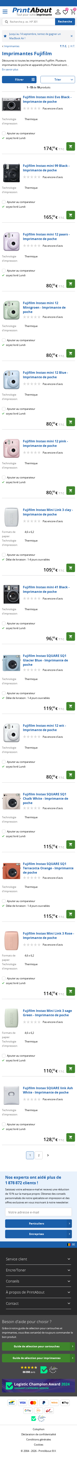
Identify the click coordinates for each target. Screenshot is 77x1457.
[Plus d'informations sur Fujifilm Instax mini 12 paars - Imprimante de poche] (11, 241)
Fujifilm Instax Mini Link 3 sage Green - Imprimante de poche (47, 1013)
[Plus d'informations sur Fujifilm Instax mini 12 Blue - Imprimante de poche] (11, 379)
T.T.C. (63, 46)
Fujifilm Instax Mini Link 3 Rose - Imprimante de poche (48, 935)
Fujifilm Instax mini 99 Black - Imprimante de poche (46, 167)
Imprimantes (11, 46)
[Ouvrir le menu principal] (5, 11)
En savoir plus (10, 69)
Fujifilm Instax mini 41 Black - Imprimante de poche (46, 589)
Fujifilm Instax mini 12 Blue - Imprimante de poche (45, 374)
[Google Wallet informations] (27, 1410)
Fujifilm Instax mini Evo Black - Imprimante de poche (47, 99)
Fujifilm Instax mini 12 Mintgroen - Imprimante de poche (44, 307)
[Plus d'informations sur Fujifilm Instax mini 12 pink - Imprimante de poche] (11, 448)
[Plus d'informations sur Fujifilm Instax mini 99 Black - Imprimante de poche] (11, 172)
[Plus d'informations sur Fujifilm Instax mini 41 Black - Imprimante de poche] (11, 594)
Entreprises (36, 1234)
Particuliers (36, 1223)
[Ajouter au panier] (70, 146)
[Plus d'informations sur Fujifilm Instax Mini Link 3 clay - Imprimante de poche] (11, 517)
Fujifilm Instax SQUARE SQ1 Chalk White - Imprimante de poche (45, 798)
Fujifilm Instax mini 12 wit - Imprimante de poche (44, 727)
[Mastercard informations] (33, 1403)
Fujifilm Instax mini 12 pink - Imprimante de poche (45, 443)
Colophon (38, 1429)
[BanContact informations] (11, 1403)
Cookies (38, 1444)
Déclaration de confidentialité (38, 1434)
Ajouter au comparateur (21, 133)
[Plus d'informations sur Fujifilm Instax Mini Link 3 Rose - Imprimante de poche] (11, 940)
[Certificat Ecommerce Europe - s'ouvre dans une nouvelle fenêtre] (53, 1369)
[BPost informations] (49, 1410)
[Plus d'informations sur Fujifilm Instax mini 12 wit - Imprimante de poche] (11, 732)
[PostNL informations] (38, 1410)
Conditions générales (38, 1439)
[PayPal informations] (43, 1403)
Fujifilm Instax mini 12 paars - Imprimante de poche (46, 236)
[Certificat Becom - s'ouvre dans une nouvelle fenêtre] (44, 1369)
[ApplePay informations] (65, 1403)
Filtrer (19, 80)
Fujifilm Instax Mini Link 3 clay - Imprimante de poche (48, 512)
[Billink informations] (54, 1403)
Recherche (65, 21)
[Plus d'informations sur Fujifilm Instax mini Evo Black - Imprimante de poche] (11, 104)
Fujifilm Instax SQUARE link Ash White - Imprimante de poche (48, 1090)
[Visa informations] (22, 1403)
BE (73, 1244)
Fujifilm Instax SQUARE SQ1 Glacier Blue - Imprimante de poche (45, 660)
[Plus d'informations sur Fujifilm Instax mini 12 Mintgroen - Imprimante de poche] (11, 310)
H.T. (72, 46)
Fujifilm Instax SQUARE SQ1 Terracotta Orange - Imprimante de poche (48, 868)
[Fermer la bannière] (71, 36)
